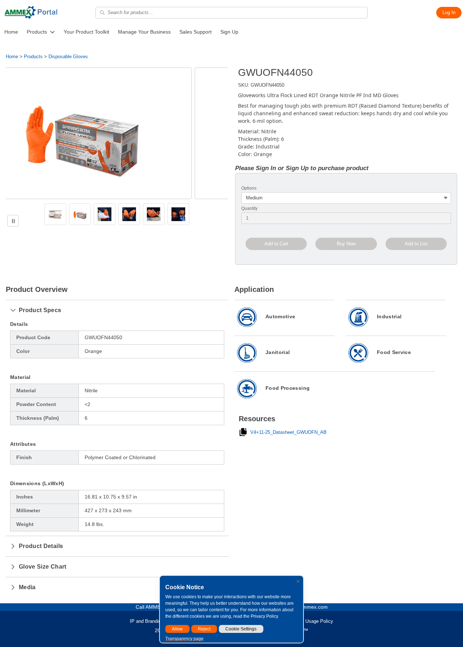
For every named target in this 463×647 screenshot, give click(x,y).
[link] (11, 32)
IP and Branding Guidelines (158, 621)
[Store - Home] (31, 12)
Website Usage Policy (310, 621)
